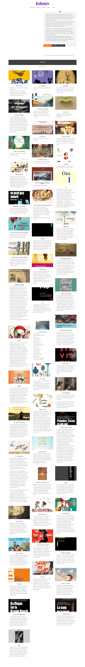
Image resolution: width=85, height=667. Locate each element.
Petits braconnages (19, 456)
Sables (19, 645)
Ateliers (44, 7)
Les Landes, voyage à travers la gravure (19, 257)
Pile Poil (19, 340)
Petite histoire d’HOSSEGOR (42, 109)
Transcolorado (42, 269)
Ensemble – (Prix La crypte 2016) (42, 482)
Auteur (55, 45)
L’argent (65, 482)
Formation (32, 7)
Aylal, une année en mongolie (65, 258)
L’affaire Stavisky (65, 363)
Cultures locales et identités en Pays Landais (42, 205)
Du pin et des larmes (66, 136)
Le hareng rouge (66, 226)
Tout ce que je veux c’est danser (42, 545)
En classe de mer (19, 553)
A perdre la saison (42, 409)
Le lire (62, 45)
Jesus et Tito (65, 112)
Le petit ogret (42, 378)
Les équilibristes (66, 85)
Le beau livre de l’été (42, 451)
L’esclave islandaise (66, 392)
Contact (53, 7)
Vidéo (48, 7)
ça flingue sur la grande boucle (19, 614)
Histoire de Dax (42, 136)
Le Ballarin (19, 584)
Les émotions (65, 164)
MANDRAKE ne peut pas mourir (19, 206)
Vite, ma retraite (42, 85)
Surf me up (42, 577)
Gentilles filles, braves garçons (66, 330)
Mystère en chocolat (42, 514)
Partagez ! (48, 45)
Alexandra (19, 386)
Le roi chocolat (19, 85)
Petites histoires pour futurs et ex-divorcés (19, 232)
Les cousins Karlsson (66, 513)
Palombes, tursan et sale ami (66, 427)
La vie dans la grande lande (66, 293)
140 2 (42, 302)
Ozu (66, 187)
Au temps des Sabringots (19, 115)
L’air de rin (42, 238)
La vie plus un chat (19, 521)
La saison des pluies (42, 332)
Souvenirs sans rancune (19, 284)
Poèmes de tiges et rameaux (19, 151)
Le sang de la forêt (66, 614)
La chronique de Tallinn (42, 159)
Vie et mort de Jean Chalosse (19, 422)
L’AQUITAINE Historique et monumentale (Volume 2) (42, 183)
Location (38, 7)
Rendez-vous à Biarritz (65, 552)
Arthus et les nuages (66, 583)
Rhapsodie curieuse (19, 174)
